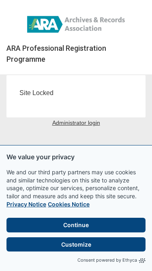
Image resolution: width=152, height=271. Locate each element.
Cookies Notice (69, 204)
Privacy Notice (26, 204)
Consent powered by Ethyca (107, 260)
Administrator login (76, 122)
